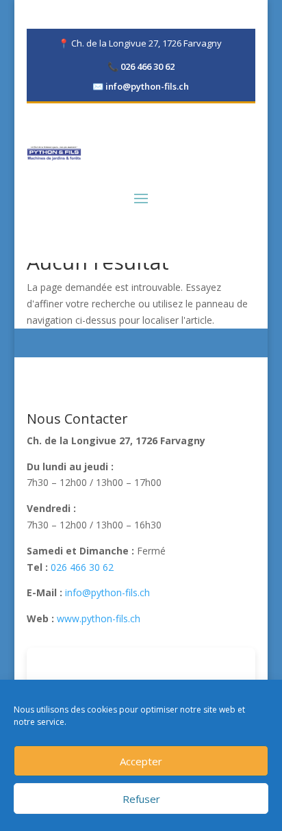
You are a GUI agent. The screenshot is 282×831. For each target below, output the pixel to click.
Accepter (141, 761)
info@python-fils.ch (140, 86)
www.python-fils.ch (98, 618)
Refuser (141, 799)
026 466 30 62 (141, 66)
